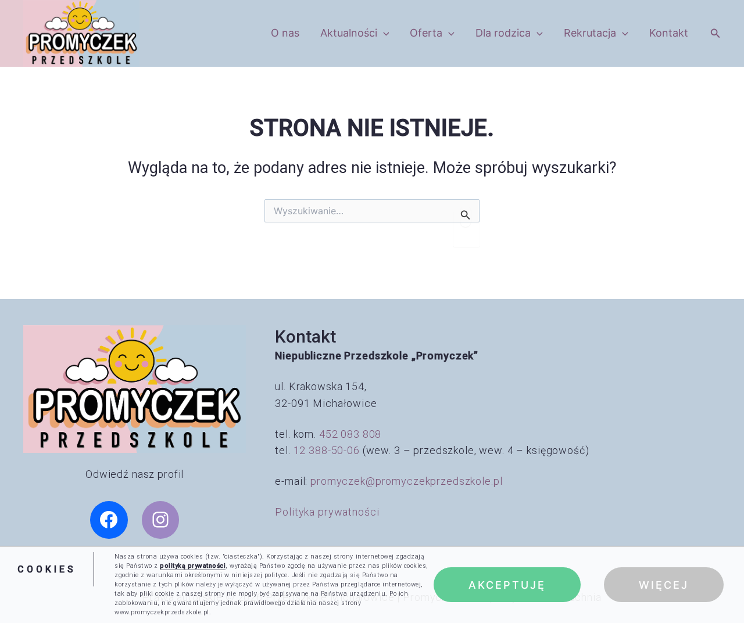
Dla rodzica (503, 33)
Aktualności (348, 33)
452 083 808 (350, 434)
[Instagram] (161, 520)
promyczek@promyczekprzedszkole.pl (406, 481)
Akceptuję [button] (507, 584)
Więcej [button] (664, 584)
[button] (383, 33)
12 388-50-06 (327, 450)
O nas (285, 33)
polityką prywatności (193, 566)
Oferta (426, 33)
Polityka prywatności (327, 512)
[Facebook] (109, 520)
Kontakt (668, 33)
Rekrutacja (590, 33)
